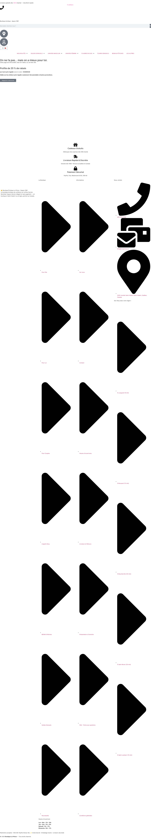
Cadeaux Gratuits (75, 148)
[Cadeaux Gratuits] (75, 145)
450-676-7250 (8, 6)
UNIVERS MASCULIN (54, 53)
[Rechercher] (150, 26)
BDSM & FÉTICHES (117, 53)
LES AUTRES (130, 53)
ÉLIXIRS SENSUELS (103, 53)
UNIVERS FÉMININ (70, 53)
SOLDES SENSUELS (37, 53)
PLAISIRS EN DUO (87, 53)
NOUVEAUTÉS (21, 53)
